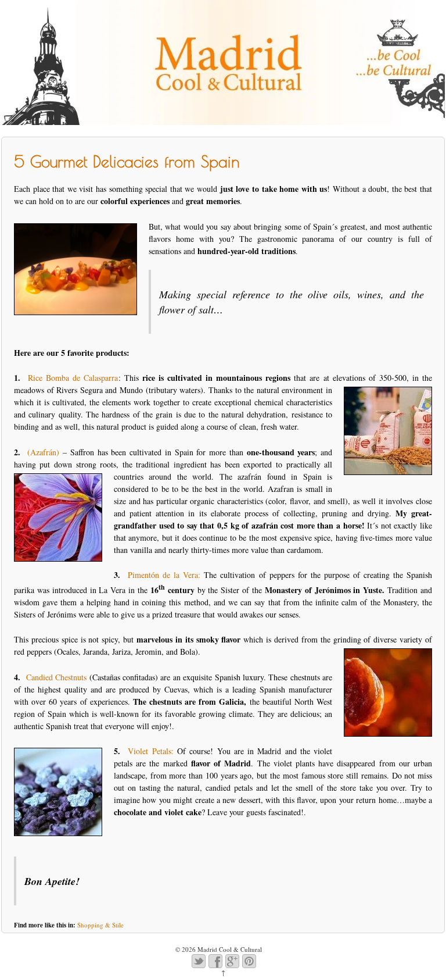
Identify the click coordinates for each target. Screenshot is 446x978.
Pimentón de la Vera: (164, 574)
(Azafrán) (43, 452)
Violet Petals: (150, 750)
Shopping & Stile (100, 924)
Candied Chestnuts (56, 677)
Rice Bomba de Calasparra (73, 377)
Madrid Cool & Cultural (229, 949)
